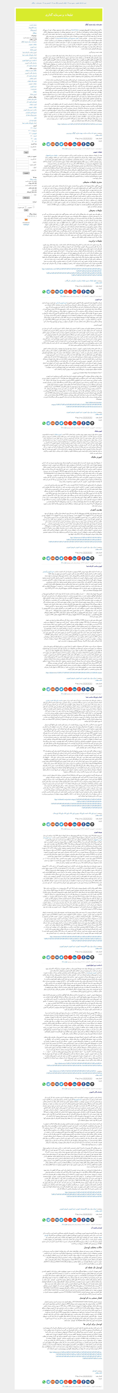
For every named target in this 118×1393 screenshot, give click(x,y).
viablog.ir (26, 224)
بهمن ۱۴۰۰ (34, 138)
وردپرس (69, 133)
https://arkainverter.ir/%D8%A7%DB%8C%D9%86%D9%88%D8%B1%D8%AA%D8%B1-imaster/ (74, 672)
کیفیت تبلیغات (33, 104)
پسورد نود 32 (71, 3)
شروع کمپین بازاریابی (31, 112)
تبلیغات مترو (89, 280)
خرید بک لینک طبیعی (81, 3)
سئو (95, 133)
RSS (26, 219)
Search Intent (74, 30)
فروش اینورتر (71, 412)
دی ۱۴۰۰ (34, 141)
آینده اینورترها (77, 1099)
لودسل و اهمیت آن (96, 1228)
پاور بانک (66, 813)
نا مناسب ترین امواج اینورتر (94, 965)
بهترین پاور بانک (74, 813)
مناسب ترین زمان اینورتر (30, 110)
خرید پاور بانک (93, 813)
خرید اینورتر (98, 299)
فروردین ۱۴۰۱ (33, 133)
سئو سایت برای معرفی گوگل (93, 24)
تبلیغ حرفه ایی (33, 120)
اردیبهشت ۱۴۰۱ (32, 130)
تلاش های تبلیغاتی (32, 99)
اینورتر (85, 412)
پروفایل (35, 33)
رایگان (33, 3)
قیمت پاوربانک (84, 813)
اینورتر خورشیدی (91, 973)
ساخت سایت (87, 133)
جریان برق (94, 412)
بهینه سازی (79, 133)
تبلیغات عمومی (97, 152)
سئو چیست (34, 89)
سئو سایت (38, 3)
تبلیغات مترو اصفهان (52, 155)
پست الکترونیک (33, 27)
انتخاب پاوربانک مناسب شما (94, 697)
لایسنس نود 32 (46, 3)
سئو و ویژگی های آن (31, 115)
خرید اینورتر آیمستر (48, 571)
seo (92, 133)
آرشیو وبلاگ (33, 30)
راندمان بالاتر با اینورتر (95, 1092)
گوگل (73, 133)
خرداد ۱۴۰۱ (33, 128)
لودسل (95, 1371)
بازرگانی (67, 280)
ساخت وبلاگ (33, 179)
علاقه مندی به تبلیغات (31, 70)
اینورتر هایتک (98, 431)
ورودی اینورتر (98, 832)
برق (89, 412)
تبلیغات (35, 91)
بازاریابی (73, 280)
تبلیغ (95, 280)
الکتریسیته (84, 946)
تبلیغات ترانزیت (81, 280)
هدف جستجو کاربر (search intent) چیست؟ (66, 38)
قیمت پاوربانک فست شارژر (54, 700)
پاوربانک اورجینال (58, 813)
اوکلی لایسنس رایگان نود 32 (59, 3)
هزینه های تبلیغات (32, 81)
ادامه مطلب (98, 135)
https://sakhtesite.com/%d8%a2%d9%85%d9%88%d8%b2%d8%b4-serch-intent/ (80, 124)
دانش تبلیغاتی (33, 78)
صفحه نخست (33, 25)
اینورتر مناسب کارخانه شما (94, 566)
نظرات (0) (65, 148)
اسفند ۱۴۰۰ (33, 136)
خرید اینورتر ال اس (61, 303)
